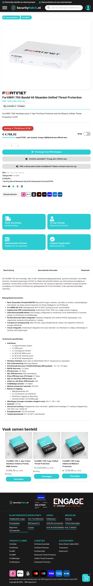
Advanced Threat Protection (45, 555)
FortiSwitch (13, 548)
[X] (17, 186)
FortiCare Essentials (41, 544)
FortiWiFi (26, 17)
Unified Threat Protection (44, 558)
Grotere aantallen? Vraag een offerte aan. (48, 159)
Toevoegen (18, 479)
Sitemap (68, 519)
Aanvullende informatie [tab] (47, 270)
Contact (31, 528)
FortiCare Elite (39, 551)
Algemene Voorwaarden (14, 529)
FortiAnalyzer (14, 562)
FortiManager (14, 558)
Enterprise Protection (42, 562)
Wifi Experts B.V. (34, 523)
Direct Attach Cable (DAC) (69, 544)
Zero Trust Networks (35, 519)
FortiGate (12, 544)
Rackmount (63, 551)
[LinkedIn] (22, 186)
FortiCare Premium (41, 548)
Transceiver (63, 548)
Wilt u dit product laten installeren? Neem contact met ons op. (48, 166)
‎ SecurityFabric (12, 17)
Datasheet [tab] (85, 270)
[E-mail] (9, 186)
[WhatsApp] (13, 186)
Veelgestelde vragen (17, 519)
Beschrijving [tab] (9, 270)
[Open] (4, 7)
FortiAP (12, 551)
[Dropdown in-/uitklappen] (88, 8)
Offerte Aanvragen (72, 523)
